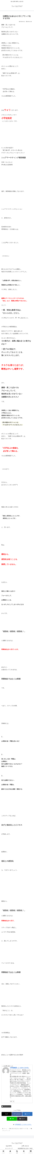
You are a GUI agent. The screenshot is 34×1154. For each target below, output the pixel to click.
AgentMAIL (9, 1146)
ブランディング (7, 1106)
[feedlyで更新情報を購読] (11, 1101)
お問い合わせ (25, 1146)
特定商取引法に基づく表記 (25, 1148)
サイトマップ (9, 1148)
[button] (22, 1119)
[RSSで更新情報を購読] (13, 1101)
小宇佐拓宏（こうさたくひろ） (19, 1067)
